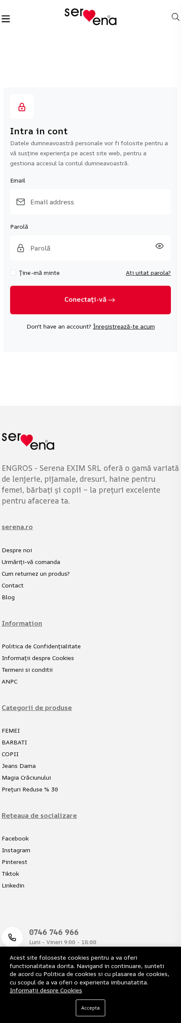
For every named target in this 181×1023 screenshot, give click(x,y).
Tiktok (10, 873)
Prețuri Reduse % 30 (30, 789)
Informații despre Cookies (38, 658)
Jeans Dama (19, 766)
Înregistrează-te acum (124, 326)
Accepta (90, 1008)
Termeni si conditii (27, 669)
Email (17, 180)
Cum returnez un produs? (36, 573)
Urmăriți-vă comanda (31, 562)
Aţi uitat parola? (148, 273)
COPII (10, 754)
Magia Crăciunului (26, 777)
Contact (13, 585)
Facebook (15, 838)
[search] (175, 16)
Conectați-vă (85, 299)
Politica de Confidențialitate (41, 646)
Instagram (16, 850)
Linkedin (13, 885)
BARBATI (14, 742)
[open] (6, 18)
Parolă (19, 226)
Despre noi (17, 550)
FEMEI (11, 730)
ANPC (9, 681)
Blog (8, 597)
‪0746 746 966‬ (54, 932)
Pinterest (14, 862)
